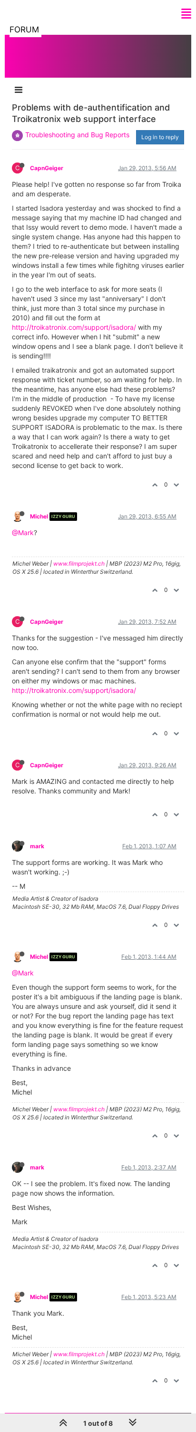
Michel (39, 516)
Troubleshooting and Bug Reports (77, 135)
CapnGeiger (46, 168)
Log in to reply (160, 137)
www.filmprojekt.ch (79, 563)
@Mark (23, 532)
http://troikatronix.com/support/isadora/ (74, 327)
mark (37, 846)
